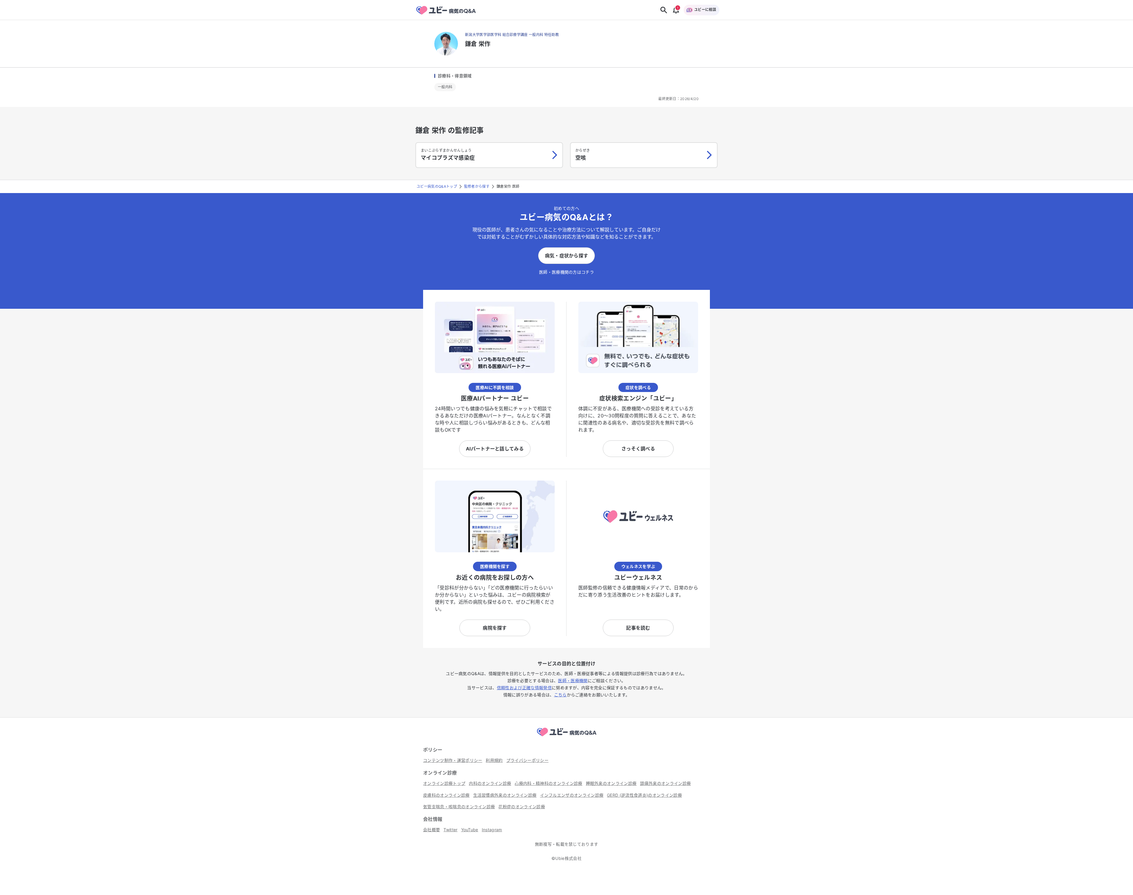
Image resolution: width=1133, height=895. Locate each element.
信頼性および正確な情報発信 (524, 687)
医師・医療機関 (572, 680)
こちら (560, 694)
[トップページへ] (566, 737)
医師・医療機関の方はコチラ (566, 272)
